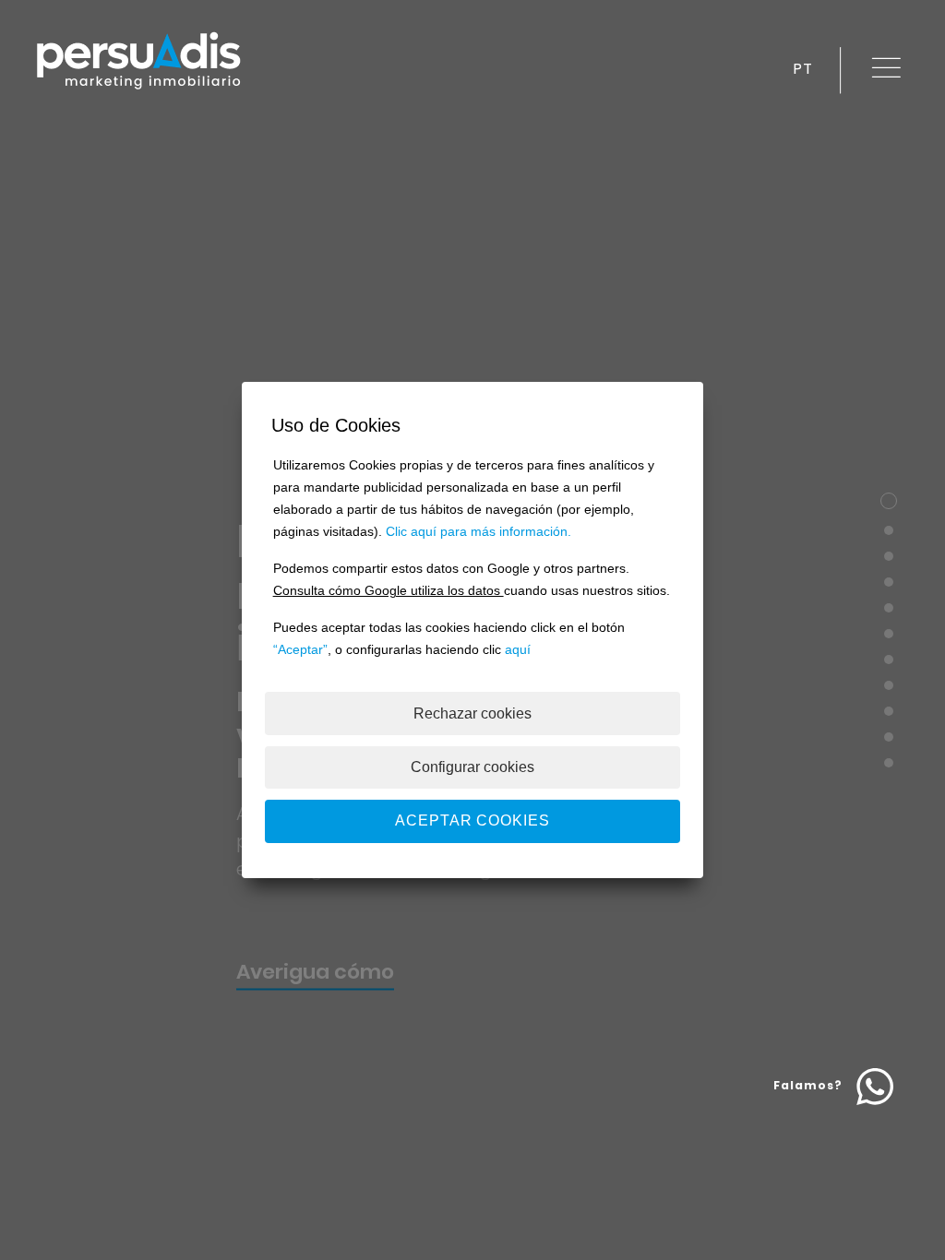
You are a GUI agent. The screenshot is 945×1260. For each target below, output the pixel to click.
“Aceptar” (300, 649)
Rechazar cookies (472, 713)
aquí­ (518, 649)
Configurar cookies (472, 767)
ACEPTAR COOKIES (472, 820)
